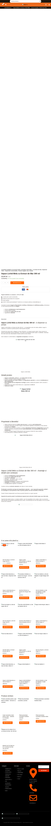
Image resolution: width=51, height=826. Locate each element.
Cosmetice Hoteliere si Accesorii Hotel (10, 269)
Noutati (31, 270)
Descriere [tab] (3, 319)
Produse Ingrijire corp (23, 270)
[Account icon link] (49, 4)
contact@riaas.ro (8, 7)
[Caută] (40, 1)
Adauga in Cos (18, 282)
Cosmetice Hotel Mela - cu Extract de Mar (31, 269)
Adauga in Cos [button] (8, 565)
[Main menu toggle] (45, 4)
